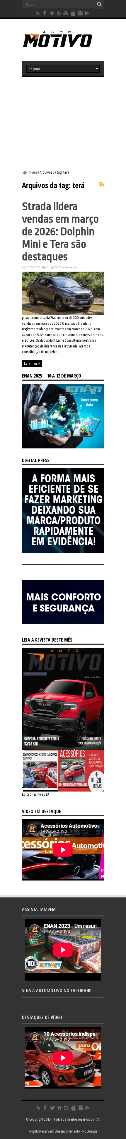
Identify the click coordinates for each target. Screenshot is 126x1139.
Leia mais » (32, 363)
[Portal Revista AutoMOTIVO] (62, 46)
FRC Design (89, 1131)
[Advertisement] (63, 123)
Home (33, 172)
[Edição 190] (63, 790)
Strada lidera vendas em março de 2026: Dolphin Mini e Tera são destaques (60, 231)
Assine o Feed (101, 184)
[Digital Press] (63, 552)
